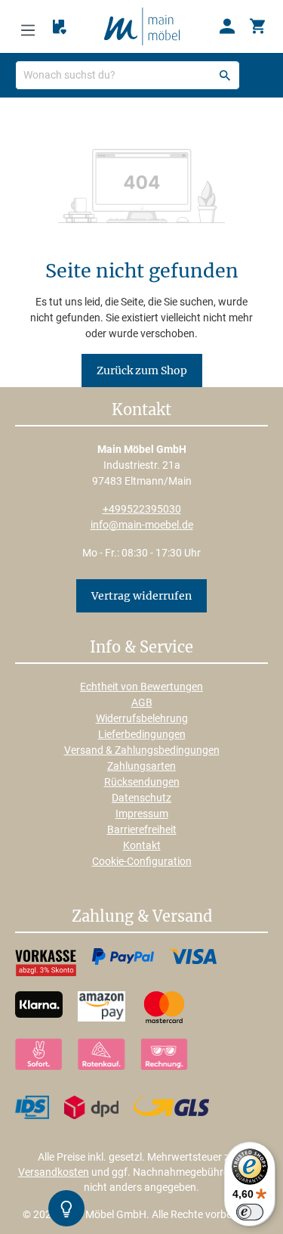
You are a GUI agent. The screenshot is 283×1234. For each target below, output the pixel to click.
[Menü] (28, 26)
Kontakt (142, 845)
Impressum (141, 814)
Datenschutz (141, 798)
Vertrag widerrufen (141, 596)
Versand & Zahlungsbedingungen (142, 750)
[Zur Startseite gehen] (142, 26)
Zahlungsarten (141, 766)
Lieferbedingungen (142, 734)
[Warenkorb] (257, 26)
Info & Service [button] (141, 648)
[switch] (249, 1212)
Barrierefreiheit (142, 829)
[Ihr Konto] (227, 26)
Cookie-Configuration (142, 861)
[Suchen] (225, 75)
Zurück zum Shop (142, 370)
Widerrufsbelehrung (142, 718)
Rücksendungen (142, 782)
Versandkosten (53, 1172)
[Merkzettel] (59, 27)
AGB (141, 702)
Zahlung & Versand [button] (142, 917)
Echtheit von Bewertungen (141, 687)
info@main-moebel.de (142, 525)
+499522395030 (142, 509)
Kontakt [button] (141, 410)
